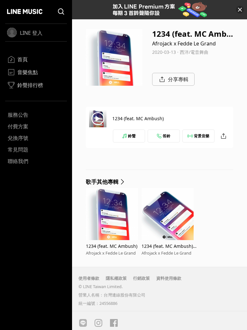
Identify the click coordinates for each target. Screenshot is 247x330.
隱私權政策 (116, 278)
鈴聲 (132, 136)
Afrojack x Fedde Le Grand (184, 43)
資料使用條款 (168, 278)
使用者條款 (88, 278)
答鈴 (166, 136)
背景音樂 (201, 136)
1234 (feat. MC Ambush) (138, 118)
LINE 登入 (31, 32)
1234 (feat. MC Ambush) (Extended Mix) (167, 246)
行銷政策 (141, 278)
